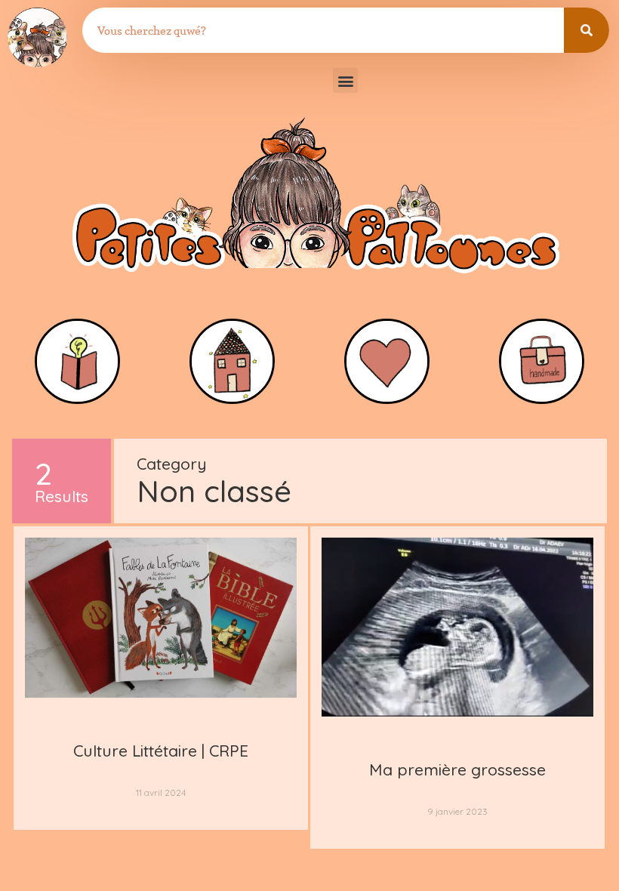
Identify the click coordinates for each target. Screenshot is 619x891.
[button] (345, 80)
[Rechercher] (586, 30)
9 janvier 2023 (457, 811)
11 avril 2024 (161, 792)
